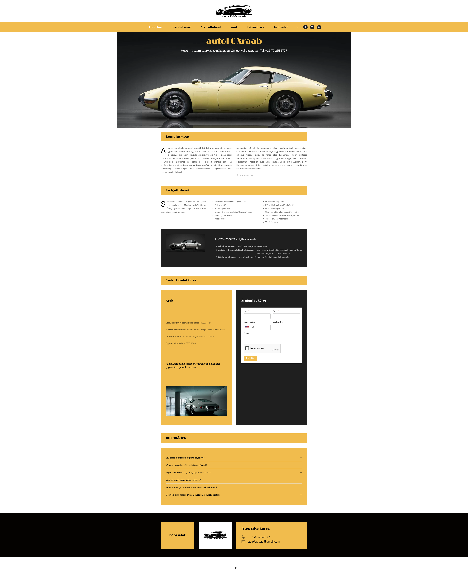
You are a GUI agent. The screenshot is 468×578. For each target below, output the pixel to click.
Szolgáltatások (211, 27)
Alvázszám (278, 322)
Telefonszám (250, 322)
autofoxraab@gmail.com (264, 541)
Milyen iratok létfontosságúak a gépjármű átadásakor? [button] (188, 472)
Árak (234, 27)
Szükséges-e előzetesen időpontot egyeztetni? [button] (185, 457)
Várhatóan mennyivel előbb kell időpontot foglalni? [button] (186, 465)
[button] (296, 27)
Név (246, 311)
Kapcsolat (281, 27)
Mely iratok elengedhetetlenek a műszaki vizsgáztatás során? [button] (191, 487)
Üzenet (247, 334)
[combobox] (249, 327)
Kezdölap (155, 27)
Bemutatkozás (181, 27)
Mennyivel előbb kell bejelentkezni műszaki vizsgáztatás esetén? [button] (193, 494)
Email (276, 311)
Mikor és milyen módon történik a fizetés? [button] (183, 479)
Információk (255, 27)
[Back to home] (234, 11)
